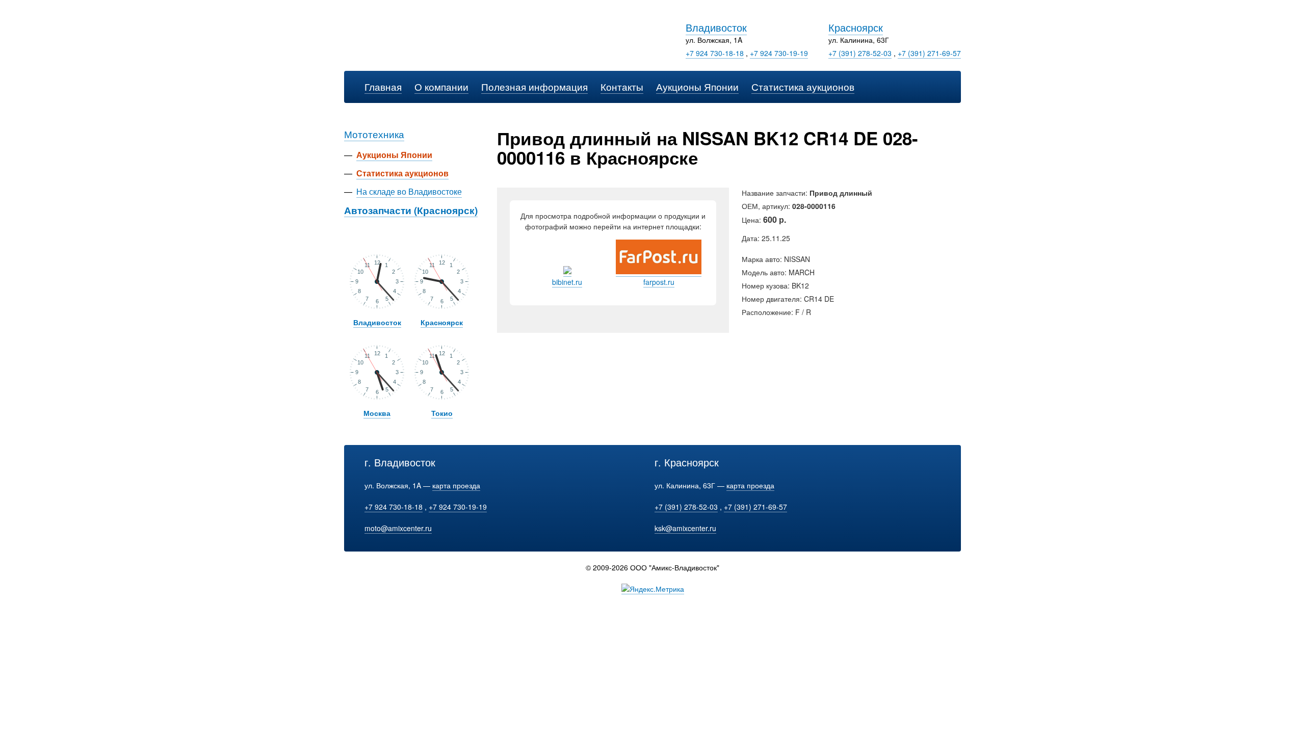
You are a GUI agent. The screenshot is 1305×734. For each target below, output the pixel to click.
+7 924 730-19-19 (779, 53)
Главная (383, 86)
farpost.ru (658, 282)
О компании (441, 86)
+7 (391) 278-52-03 (860, 53)
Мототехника (374, 134)
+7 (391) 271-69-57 (929, 53)
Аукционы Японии (697, 86)
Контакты (622, 86)
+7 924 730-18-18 (715, 53)
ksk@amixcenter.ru (685, 528)
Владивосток (716, 27)
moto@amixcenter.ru (398, 528)
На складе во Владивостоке (409, 191)
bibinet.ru (567, 282)
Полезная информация (534, 86)
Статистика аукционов (802, 86)
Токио (442, 413)
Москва (376, 413)
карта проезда (456, 485)
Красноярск (855, 27)
